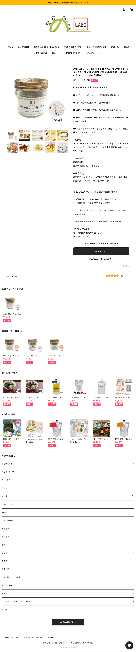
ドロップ (5, 512)
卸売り (126, 47)
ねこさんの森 (7, 464)
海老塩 (4, 561)
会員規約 (51, 638)
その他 (4, 609)
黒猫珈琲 (5, 529)
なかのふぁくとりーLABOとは (47, 47)
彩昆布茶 (5, 537)
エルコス (5, 593)
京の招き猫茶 (7, 520)
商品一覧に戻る (68, 622)
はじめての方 (23, 47)
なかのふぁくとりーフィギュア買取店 (17, 601)
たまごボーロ (7, 504)
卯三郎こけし (7, 585)
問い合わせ (56, 53)
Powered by (65, 647)
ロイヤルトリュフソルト (11, 577)
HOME (10, 47)
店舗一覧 (115, 47)
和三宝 (4, 496)
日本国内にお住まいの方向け (101, 259)
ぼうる (4, 553)
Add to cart (101, 251)
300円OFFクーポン (73, 47)
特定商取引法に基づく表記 (34, 638)
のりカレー (6, 488)
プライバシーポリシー (11, 638)
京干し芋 (5, 569)
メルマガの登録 (40, 53)
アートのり (6, 480)
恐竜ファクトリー (9, 472)
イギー (4, 545)
